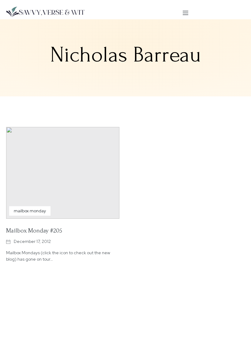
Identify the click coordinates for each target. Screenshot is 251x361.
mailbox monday (30, 211)
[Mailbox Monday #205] (62, 173)
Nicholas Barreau (125, 55)
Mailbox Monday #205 (34, 230)
